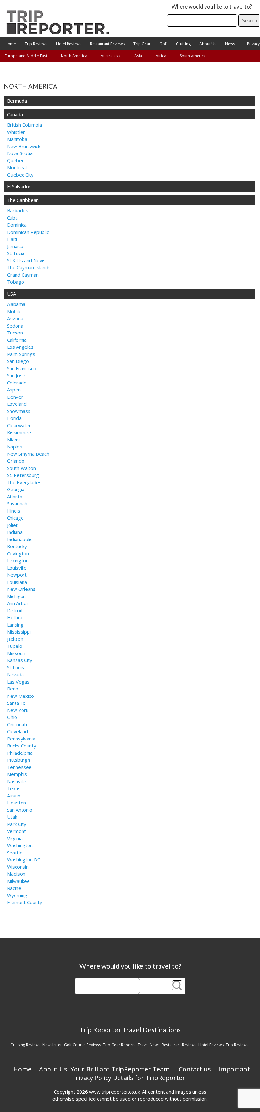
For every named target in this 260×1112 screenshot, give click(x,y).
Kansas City (19, 660)
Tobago (15, 281)
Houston (16, 802)
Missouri (16, 653)
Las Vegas (18, 681)
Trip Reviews (36, 44)
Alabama (16, 304)
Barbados (17, 210)
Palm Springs (21, 354)
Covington (18, 553)
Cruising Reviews (25, 1044)
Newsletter (52, 1044)
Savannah (17, 503)
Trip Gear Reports (119, 1044)
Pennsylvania (21, 738)
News (230, 44)
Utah (12, 817)
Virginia (15, 838)
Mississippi (19, 631)
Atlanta (14, 496)
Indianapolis (20, 539)
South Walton (21, 468)
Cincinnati (17, 724)
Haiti (12, 239)
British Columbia (24, 125)
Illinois (13, 511)
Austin (13, 795)
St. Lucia (15, 253)
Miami (13, 439)
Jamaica (15, 246)
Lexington (18, 560)
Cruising (183, 44)
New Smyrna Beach (28, 454)
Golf (163, 44)
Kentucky (17, 546)
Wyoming (17, 895)
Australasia (111, 56)
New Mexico (20, 696)
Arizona (15, 318)
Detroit (15, 610)
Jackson (15, 639)
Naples (14, 446)
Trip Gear (142, 44)
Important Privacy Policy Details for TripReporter (161, 1073)
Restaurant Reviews (107, 44)
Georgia (15, 489)
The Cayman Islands (29, 267)
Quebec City (20, 175)
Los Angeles (20, 347)
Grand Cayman (23, 275)
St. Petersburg (23, 475)
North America (74, 56)
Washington (20, 845)
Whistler (16, 132)
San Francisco (21, 368)
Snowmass (18, 411)
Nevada (15, 674)
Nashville (16, 781)
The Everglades (24, 482)
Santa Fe (16, 703)
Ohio (12, 717)
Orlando (15, 461)
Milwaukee (18, 881)
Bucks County (21, 745)
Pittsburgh (18, 760)
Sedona (15, 325)
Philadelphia (20, 753)
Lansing (15, 625)
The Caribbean (23, 200)
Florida (14, 418)
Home (10, 44)
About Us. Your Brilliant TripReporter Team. (105, 1069)
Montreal (17, 167)
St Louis (15, 667)
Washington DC (23, 859)
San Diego (18, 361)
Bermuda (17, 100)
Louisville (17, 568)
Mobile (14, 311)
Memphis (17, 774)
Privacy (253, 44)
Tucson (15, 332)
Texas (14, 788)
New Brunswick (23, 146)
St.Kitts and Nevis (26, 260)
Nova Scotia (20, 153)
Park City (16, 824)
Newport (17, 575)
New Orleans (21, 589)
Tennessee (19, 767)
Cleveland (17, 731)
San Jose (16, 375)
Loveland (17, 404)
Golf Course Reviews (82, 1044)
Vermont (16, 831)
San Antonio (19, 810)
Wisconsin (18, 867)
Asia (138, 56)
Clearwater (19, 425)
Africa (161, 56)
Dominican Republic (28, 232)
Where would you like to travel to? (212, 6)
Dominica (17, 225)
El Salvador (19, 186)
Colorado (17, 382)
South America (193, 56)
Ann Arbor (18, 603)
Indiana (15, 532)
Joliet (12, 525)
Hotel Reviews (68, 44)
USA (11, 293)
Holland (15, 617)
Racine (14, 888)
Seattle (15, 852)
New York (17, 710)
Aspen (14, 389)
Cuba (12, 218)
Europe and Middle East (26, 56)
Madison (16, 874)
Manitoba (17, 139)
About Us (207, 44)
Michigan (16, 596)
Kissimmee (19, 432)
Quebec (15, 160)
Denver (15, 397)
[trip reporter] (60, 33)
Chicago (15, 518)
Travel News (148, 1044)
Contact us (195, 1069)
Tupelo (14, 646)
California (17, 340)
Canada (15, 114)
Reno (12, 688)
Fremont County (24, 902)
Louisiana (17, 582)
